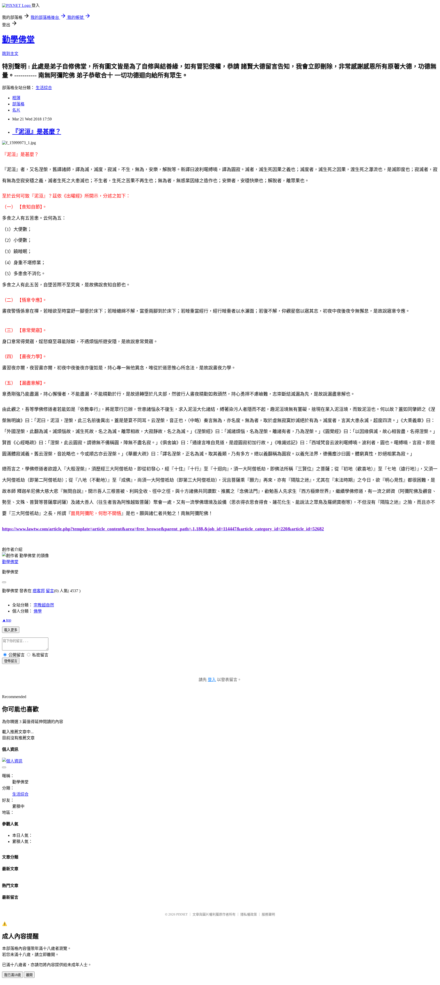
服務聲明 (268, 914)
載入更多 (10, 630)
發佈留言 (10, 661)
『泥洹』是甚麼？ (36, 131)
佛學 (38, 611)
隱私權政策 (248, 914)
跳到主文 (10, 53)
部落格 (18, 104)
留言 (50, 591)
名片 (16, 110)
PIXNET (182, 914)
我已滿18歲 (12, 975)
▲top (6, 620)
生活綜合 (44, 88)
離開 (29, 975)
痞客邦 (39, 591)
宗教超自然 (44, 605)
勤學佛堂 (18, 39)
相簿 (16, 98)
